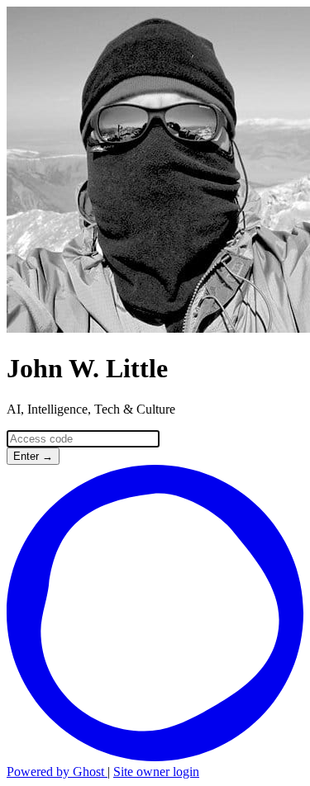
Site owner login (156, 772)
